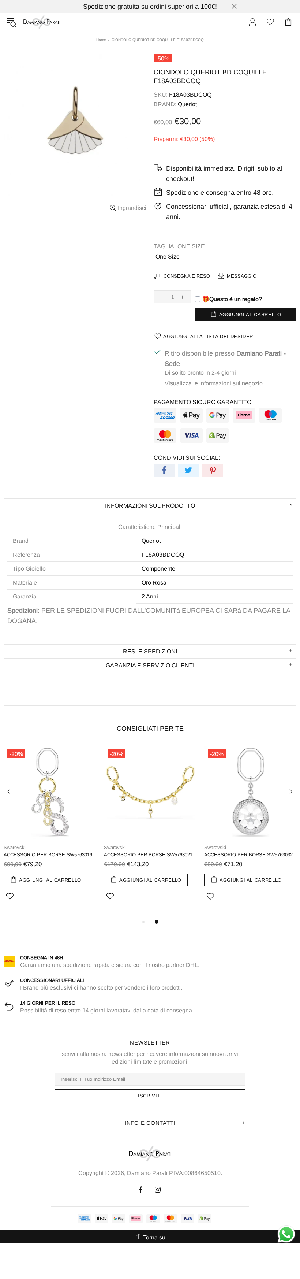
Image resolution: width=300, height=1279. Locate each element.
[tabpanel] (50, 831)
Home (101, 40)
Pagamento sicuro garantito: (203, 402)
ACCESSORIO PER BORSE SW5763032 (248, 854)
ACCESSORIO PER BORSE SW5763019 (48, 854)
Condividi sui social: (187, 458)
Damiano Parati (41, 22)
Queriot (187, 104)
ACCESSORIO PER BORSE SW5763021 (148, 854)
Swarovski (15, 847)
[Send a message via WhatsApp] (286, 1234)
